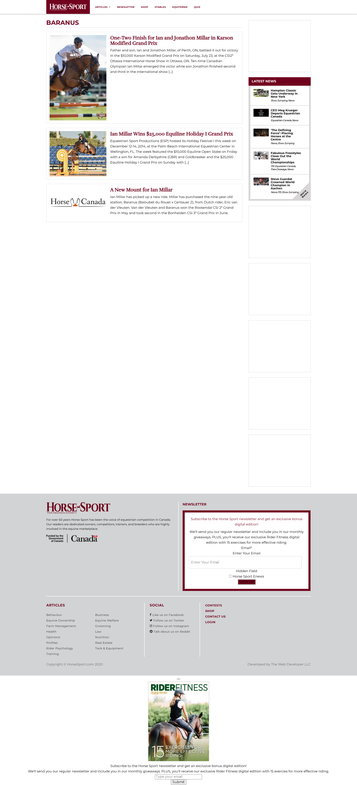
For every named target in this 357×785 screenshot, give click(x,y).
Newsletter (125, 7)
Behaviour (54, 615)
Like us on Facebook (167, 615)
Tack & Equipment (109, 648)
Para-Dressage (278, 169)
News (291, 100)
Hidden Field (246, 571)
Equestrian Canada (281, 120)
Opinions (53, 637)
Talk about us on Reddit (171, 631)
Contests (213, 605)
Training (52, 654)
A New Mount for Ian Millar (141, 190)
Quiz (197, 7)
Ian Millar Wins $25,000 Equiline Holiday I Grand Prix (171, 134)
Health (51, 631)
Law (98, 631)
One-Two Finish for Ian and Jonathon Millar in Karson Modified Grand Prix (171, 40)
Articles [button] (101, 7)
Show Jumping (279, 100)
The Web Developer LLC (291, 664)
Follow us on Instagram (170, 626)
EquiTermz (180, 7)
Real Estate (103, 643)
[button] (178, 679)
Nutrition (102, 637)
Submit (179, 782)
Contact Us (215, 616)
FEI (272, 166)
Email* (246, 548)
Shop (144, 7)
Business (102, 615)
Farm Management (61, 626)
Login (210, 622)
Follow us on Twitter (168, 620)
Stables (160, 7)
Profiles (52, 643)
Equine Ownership (60, 620)
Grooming (103, 626)
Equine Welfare (107, 620)
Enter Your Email (246, 553)
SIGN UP (246, 582)
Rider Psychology (59, 648)
